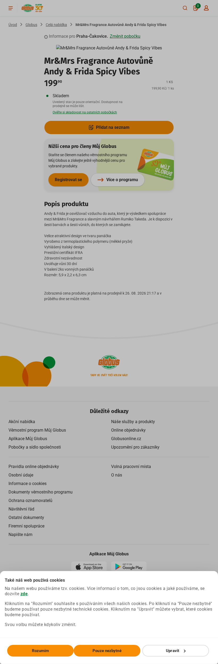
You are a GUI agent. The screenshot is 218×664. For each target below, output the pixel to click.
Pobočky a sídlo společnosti (35, 447)
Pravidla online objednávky (34, 466)
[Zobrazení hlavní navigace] (11, 8)
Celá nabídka (56, 25)
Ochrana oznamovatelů (30, 500)
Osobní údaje (21, 475)
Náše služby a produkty (133, 421)
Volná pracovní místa (131, 466)
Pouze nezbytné (107, 650)
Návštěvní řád (21, 509)
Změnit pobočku (125, 36)
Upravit (172, 650)
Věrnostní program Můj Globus (37, 430)
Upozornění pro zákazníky (135, 447)
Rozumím (40, 650)
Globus (31, 25)
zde (24, 593)
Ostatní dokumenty (26, 517)
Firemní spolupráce (26, 526)
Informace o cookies (28, 483)
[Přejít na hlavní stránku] (27, 8)
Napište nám (20, 534)
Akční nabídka (22, 421)
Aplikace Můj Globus (28, 438)
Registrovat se (68, 179)
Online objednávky (128, 430)
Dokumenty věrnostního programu (41, 492)
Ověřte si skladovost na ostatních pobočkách (85, 112)
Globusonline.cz (126, 438)
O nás (116, 475)
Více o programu (122, 179)
